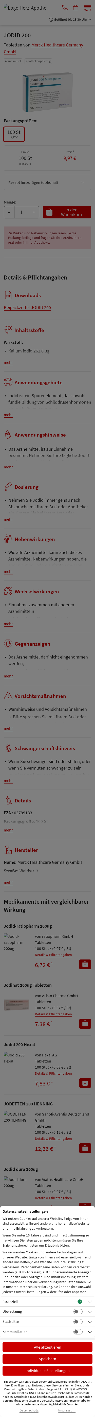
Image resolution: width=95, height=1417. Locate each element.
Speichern (47, 1358)
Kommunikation (15, 1331)
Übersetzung (12, 1311)
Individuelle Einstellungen (48, 1370)
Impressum (66, 1410)
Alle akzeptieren (47, 1347)
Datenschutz (29, 1410)
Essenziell (10, 1301)
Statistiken (11, 1321)
